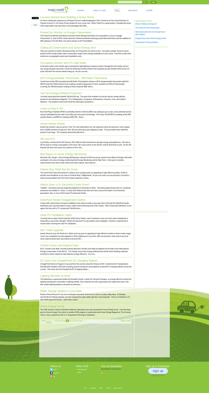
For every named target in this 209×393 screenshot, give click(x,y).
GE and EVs (47, 138)
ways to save (99, 10)
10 (64, 321)
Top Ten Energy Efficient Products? (61, 93)
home (101, 388)
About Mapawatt (82, 369)
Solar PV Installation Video (56, 215)
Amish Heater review (52, 123)
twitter (55, 369)
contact (79, 372)
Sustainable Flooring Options (146, 42)
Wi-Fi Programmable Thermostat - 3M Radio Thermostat (73, 78)
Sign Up (158, 371)
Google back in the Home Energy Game (150, 38)
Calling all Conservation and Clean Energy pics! (68, 47)
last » (129, 321)
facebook (56, 373)
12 (70, 321)
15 (81, 321)
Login (153, 2)
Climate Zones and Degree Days (59, 245)
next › (123, 321)
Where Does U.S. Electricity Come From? (64, 184)
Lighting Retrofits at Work (55, 275)
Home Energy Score (52, 306)
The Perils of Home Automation (147, 28)
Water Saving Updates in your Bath (61, 291)
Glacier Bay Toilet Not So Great (58, 169)
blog (117, 10)
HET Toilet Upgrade (51, 230)
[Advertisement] (86, 342)
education (132, 10)
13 (74, 321)
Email (35, 24)
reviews (80, 10)
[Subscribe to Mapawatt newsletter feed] (102, 373)
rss (54, 376)
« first (43, 321)
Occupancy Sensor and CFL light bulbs (63, 62)
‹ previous (48, 321)
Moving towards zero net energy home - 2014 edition (150, 33)
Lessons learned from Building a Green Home (67, 17)
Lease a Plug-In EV (51, 108)
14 (77, 321)
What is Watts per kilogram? (146, 24)
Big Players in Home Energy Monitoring (63, 154)
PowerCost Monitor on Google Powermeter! (66, 32)
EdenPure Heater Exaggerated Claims (62, 199)
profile (150, 10)
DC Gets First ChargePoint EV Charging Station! (69, 260)
